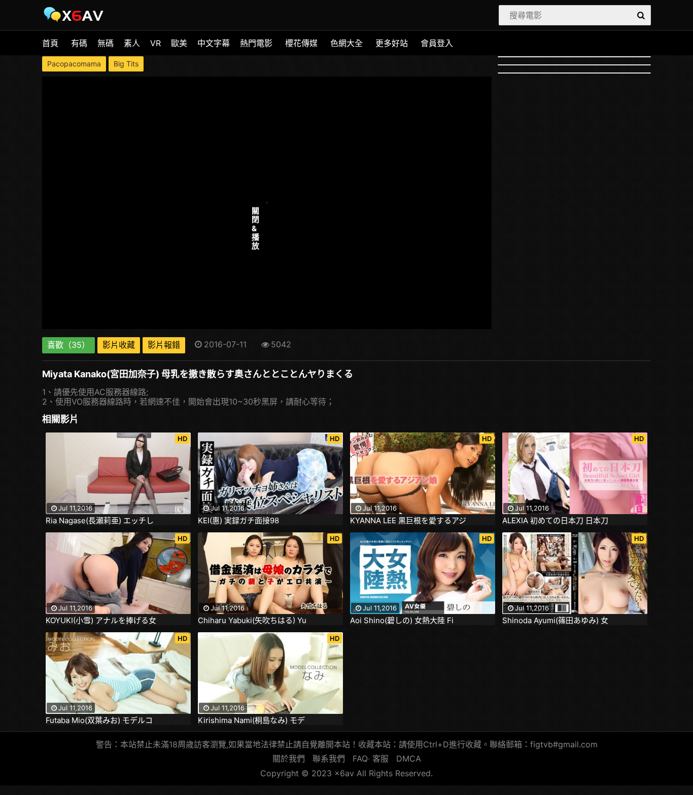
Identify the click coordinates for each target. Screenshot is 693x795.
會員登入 (437, 43)
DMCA (408, 758)
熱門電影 (256, 43)
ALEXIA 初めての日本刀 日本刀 (555, 520)
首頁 (50, 43)
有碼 (79, 43)
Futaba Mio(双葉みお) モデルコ (99, 720)
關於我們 (288, 758)
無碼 (105, 43)
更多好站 (391, 43)
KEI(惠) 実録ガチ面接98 (238, 520)
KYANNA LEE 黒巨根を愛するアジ (408, 520)
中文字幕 (213, 43)
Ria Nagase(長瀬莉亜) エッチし (100, 520)
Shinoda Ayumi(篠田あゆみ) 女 (555, 620)
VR (155, 43)
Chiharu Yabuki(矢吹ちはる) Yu (252, 620)
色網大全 (346, 43)
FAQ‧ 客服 (371, 758)
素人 (132, 43)
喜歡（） (68, 345)
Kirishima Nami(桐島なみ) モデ (251, 720)
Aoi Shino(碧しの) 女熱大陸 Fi (402, 620)
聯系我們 (329, 758)
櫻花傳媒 (301, 43)
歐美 (179, 43)
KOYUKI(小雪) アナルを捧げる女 (101, 620)
